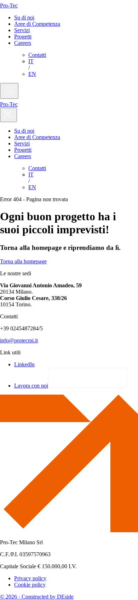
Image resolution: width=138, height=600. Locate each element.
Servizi (22, 30)
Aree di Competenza (37, 24)
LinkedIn (24, 364)
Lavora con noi (31, 386)
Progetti (22, 37)
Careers (22, 43)
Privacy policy (30, 578)
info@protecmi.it (19, 340)
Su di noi (24, 17)
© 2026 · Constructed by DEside (37, 597)
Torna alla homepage (23, 261)
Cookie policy (30, 585)
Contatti (37, 55)
